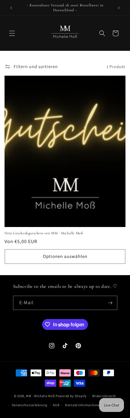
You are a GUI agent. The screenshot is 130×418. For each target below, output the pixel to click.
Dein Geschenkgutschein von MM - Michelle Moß (44, 233)
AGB (56, 405)
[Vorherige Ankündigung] (11, 8)
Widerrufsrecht (104, 396)
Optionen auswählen (65, 256)
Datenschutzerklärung (29, 405)
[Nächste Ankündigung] (118, 8)
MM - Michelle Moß (40, 395)
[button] (12, 33)
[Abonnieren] (110, 303)
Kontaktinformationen (83, 405)
